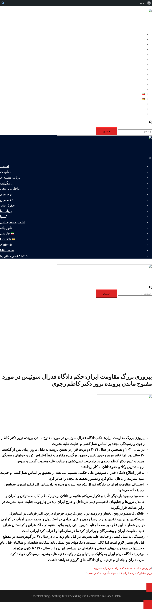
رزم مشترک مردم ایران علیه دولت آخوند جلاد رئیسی (120, 573)
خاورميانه (139, 89)
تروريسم (139, 59)
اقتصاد (141, 34)
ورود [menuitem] (142, 2)
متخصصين (138, 64)
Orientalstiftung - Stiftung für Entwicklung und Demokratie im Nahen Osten (76, 596)
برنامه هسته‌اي (136, 44)
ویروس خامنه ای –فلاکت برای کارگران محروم (122, 568)
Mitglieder (139, 108)
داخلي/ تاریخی (136, 54)
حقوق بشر (138, 69)
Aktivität (139, 103)
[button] (148, 121)
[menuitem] (149, 3)
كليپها (141, 79)
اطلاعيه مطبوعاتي (133, 84)
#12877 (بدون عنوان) (132, 113)
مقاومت (139, 39)
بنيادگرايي (139, 49)
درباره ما (139, 74)
